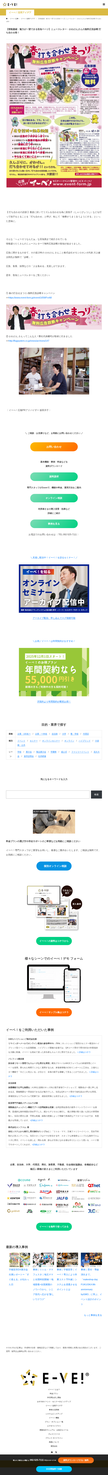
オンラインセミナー (51, 741)
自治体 (55, 734)
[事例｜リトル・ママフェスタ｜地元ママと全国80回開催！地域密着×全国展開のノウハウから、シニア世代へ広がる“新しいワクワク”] (43, 1260)
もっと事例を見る (93, 1315)
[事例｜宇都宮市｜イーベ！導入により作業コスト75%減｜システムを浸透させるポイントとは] (67, 1260)
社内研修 (42, 756)
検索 (96, 794)
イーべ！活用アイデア (20, 12)
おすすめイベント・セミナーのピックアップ (54, 1402)
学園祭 (54, 752)
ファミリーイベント (80, 752)
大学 (64, 734)
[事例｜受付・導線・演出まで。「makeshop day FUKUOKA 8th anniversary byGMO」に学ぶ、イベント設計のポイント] (91, 1260)
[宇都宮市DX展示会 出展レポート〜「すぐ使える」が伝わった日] (19, 1260)
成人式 (64, 752)
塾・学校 (74, 734)
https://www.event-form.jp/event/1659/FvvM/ (30, 297)
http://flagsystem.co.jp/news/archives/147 (29, 341)
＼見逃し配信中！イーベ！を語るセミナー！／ (54, 557)
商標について (54, 1442)
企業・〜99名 (41, 734)
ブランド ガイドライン (54, 1438)
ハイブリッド (85, 741)
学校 (19, 752)
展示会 (29, 752)
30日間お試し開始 (54, 1397)
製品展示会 (41, 752)
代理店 (86, 734)
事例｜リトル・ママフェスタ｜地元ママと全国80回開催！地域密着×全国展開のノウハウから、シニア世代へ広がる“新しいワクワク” (43, 1284)
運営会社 (54, 1446)
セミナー (34, 741)
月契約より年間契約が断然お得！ (54, 701)
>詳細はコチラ (75, 1096)
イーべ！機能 (54, 1418)
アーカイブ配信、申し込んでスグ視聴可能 (54, 618)
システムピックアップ (54, 1414)
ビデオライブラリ (54, 1426)
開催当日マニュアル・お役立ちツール (54, 1430)
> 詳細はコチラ (84, 1052)
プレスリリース (54, 1434)
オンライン (69, 741)
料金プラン (54, 1394)
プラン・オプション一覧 (54, 1422)
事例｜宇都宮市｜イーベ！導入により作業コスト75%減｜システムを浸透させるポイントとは (67, 1279)
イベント (21, 741)
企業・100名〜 (24, 734)
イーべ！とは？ (54, 1389)
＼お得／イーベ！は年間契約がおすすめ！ (54, 641)
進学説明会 (29, 756)
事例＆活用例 (54, 1410)
